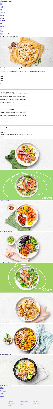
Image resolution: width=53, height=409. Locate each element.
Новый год (1, 32)
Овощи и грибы (2, 21)
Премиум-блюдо (2, 393)
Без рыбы (1, 387)
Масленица (1, 30)
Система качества (10, 401)
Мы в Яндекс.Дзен (10, 405)
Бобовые (1, 22)
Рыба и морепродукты (3, 20)
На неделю (1, 6)
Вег (0, 389)
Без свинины (2, 388)
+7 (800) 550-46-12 (22, 402)
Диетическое (2, 15)
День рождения (2, 27)
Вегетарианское (2, 16)
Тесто (1, 23)
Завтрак (1, 4)
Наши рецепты (10, 404)
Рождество (1, 31)
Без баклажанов (2, 395)
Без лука (1, 397)
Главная (1, 34)
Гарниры (1, 11)
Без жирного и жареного (3, 392)
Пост (0, 29)
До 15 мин (1, 394)
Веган (1, 390)
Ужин (1, 5)
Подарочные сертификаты (11, 403)
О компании (9, 406)
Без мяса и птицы (2, 386)
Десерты (1, 10)
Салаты (1, 8)
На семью (1, 7)
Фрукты (1, 24)
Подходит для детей (3, 391)
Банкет (1, 28)
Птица (1, 19)
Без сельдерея (2, 396)
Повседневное (2, 13)
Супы (1, 9)
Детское (1, 14)
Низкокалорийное (2, 12)
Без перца (1, 398)
